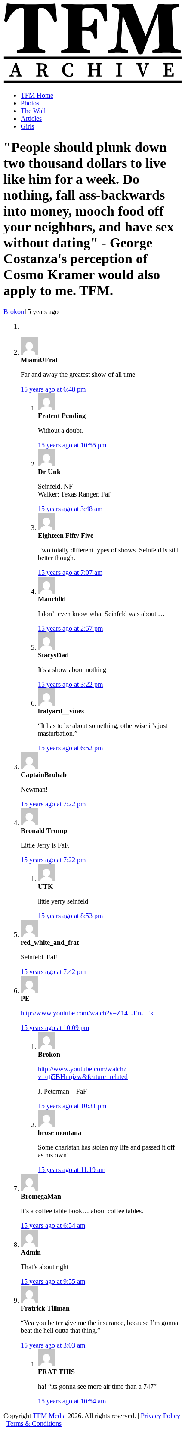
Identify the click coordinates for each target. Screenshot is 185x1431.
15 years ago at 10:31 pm (72, 1106)
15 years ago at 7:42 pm (53, 971)
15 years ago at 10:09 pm (55, 1027)
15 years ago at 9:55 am (53, 1281)
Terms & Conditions (34, 1423)
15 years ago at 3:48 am (70, 508)
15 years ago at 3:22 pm (70, 684)
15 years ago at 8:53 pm (70, 915)
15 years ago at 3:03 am (53, 1345)
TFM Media (49, 1415)
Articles (31, 118)
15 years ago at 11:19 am (71, 1169)
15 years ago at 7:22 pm (53, 804)
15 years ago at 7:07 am (70, 572)
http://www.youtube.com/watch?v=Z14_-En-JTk (87, 1013)
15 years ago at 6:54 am (53, 1225)
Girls (27, 126)
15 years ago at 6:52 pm (70, 748)
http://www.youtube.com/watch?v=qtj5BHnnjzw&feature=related (83, 1072)
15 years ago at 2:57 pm (70, 628)
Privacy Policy (160, 1415)
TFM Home (37, 95)
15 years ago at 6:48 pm (53, 389)
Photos (30, 103)
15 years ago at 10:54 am (72, 1401)
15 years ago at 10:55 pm (72, 445)
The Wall (33, 110)
